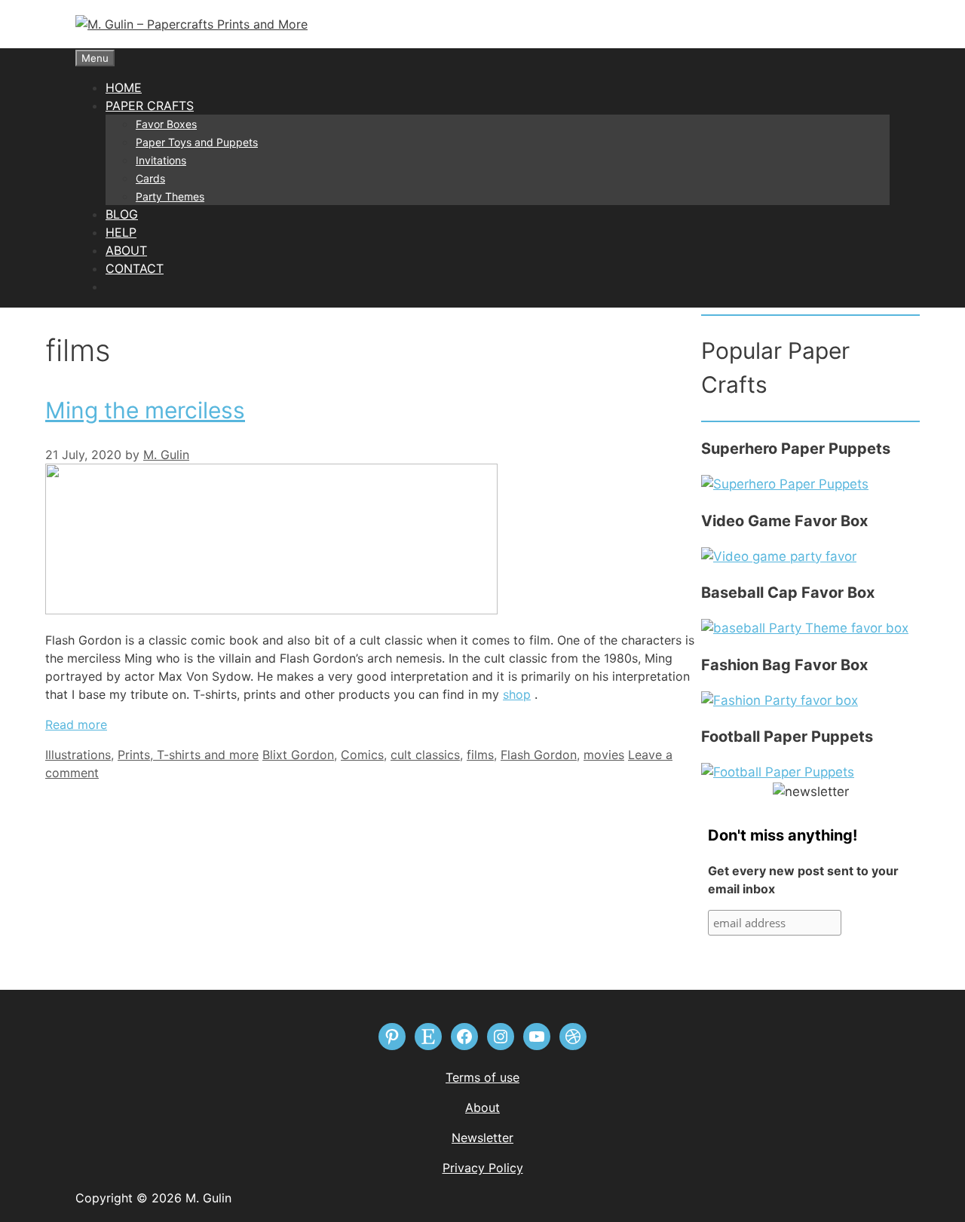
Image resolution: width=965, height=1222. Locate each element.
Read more (76, 724)
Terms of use (482, 1077)
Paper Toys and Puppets (197, 142)
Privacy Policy (483, 1167)
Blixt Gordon (298, 754)
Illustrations (78, 754)
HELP (121, 232)
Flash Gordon (539, 754)
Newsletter (482, 1137)
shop (517, 694)
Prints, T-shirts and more (188, 754)
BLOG (122, 214)
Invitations (161, 160)
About (482, 1107)
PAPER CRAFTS (150, 105)
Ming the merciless (145, 410)
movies (604, 754)
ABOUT (126, 250)
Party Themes (170, 196)
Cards (150, 178)
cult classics (425, 754)
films (480, 754)
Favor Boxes (166, 124)
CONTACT (135, 268)
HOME (124, 87)
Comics (362, 754)
